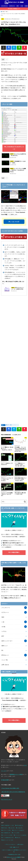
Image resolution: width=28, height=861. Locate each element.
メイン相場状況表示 (8, 837)
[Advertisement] (14, 359)
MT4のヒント (5, 655)
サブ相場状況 (6, 832)
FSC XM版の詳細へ (14, 552)
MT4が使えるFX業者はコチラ (14, 8)
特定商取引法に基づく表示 (14, 854)
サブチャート (12, 5)
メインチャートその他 (20, 835)
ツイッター (3, 770)
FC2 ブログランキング (6, 799)
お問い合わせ (5, 664)
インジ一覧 (4, 660)
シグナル (3, 631)
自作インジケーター (7, 641)
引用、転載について (14, 847)
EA (2, 650)
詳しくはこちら (13, 221)
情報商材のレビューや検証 (16, 774)
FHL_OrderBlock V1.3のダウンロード (14, 148)
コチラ (25, 765)
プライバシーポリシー (11, 844)
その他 (3, 626)
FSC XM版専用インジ (8, 825)
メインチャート (4, 5)
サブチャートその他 (19, 830)
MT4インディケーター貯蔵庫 (13, 857)
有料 (18, 837)
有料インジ (4, 645)
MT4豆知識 (20, 825)
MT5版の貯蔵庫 (5, 779)
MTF (8, 425)
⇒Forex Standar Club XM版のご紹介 (10, 788)
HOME (3, 11)
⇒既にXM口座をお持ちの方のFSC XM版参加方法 (13, 791)
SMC (18, 5)
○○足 (22, 5)
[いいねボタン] (3, 59)
